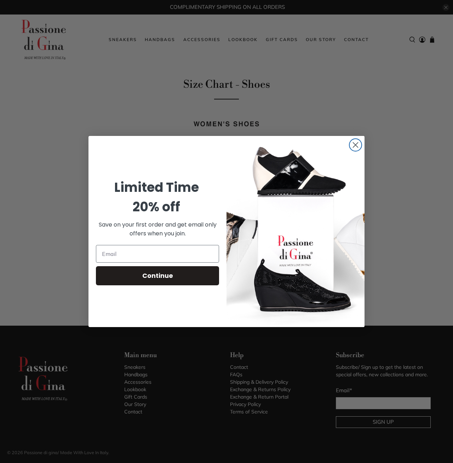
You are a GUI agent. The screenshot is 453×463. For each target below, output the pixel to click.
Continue (157, 275)
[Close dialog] (355, 145)
